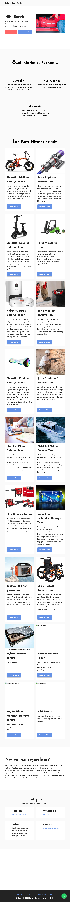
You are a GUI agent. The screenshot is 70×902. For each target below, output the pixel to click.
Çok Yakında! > (13, 675)
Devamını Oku (25, 32)
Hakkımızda (30, 894)
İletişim (51, 894)
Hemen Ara (11, 32)
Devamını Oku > (13, 206)
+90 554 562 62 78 (19, 814)
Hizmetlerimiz (41, 894)
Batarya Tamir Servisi (13, 3)
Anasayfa (20, 894)
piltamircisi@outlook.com (51, 828)
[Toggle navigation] (63, 3)
